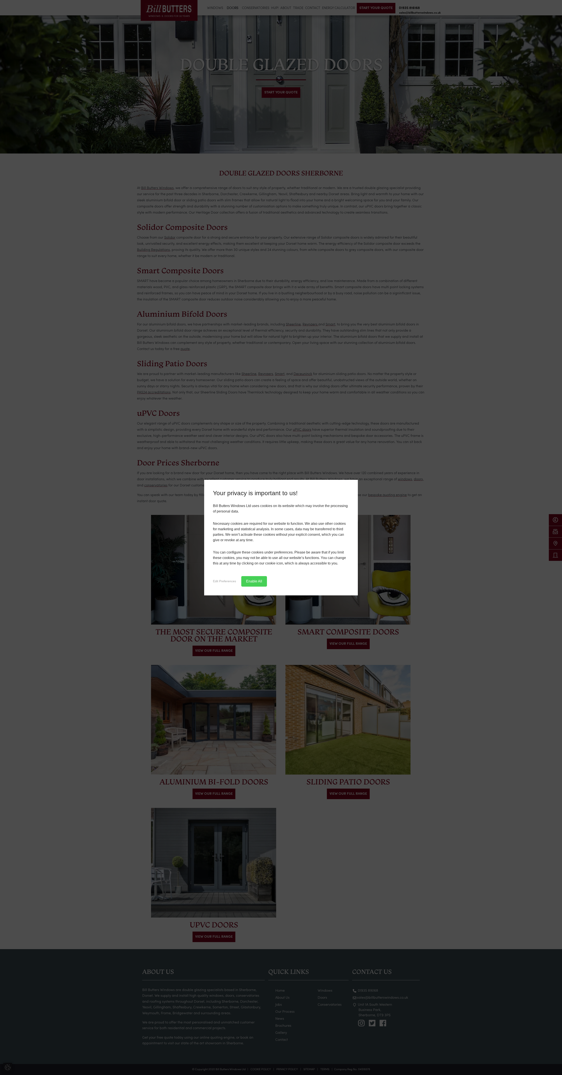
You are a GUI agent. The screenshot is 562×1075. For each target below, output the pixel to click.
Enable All (254, 581)
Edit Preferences (224, 581)
